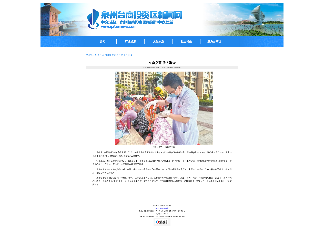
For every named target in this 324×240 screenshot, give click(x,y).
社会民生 (186, 41)
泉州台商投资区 (110, 55)
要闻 (102, 41)
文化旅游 (158, 41)
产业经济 (130, 41)
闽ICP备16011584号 (162, 208)
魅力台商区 (214, 41)
